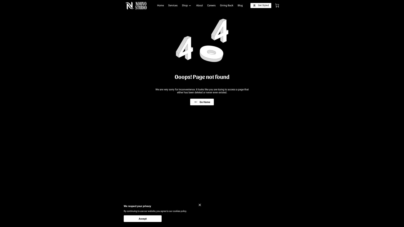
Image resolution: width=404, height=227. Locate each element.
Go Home (205, 102)
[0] (277, 5)
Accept (143, 218)
